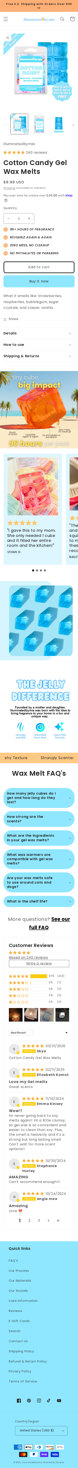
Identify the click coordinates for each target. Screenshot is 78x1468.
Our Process (19, 1271)
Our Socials (18, 1291)
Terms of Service (23, 1381)
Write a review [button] (39, 963)
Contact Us (18, 1341)
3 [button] (39, 1220)
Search (15, 1331)
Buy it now (39, 281)
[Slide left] (5, 125)
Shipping (9, 188)
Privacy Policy (20, 1371)
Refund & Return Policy (28, 1361)
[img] (33, 1046)
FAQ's (13, 1260)
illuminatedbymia (32, 1462)
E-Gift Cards (19, 1321)
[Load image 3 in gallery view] (58, 124)
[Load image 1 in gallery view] (19, 124)
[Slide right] (73, 125)
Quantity (10, 208)
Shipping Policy (21, 1351)
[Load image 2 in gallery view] (39, 124)
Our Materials (20, 1280)
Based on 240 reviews (28, 957)
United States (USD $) (37, 1430)
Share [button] (13, 319)
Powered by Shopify (53, 1462)
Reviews (15, 1311)
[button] (6, 19)
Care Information (23, 1301)
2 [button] (29, 1220)
